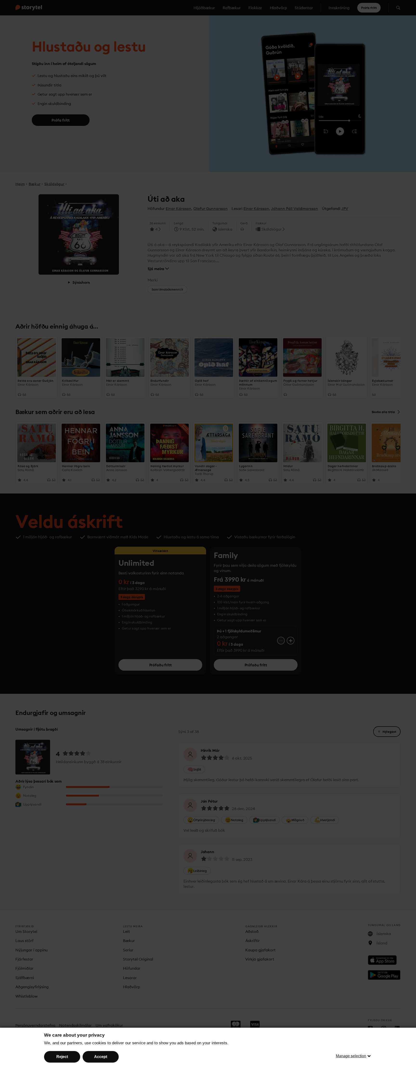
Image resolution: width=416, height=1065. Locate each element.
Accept (100, 1057)
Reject (62, 1057)
